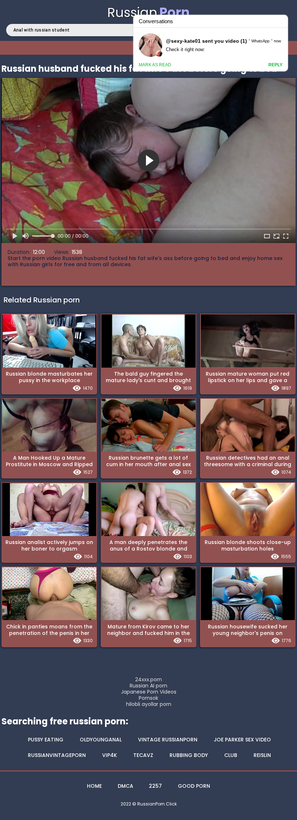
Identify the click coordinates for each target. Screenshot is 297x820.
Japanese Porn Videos (148, 692)
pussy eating (45, 739)
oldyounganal (101, 739)
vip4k (109, 755)
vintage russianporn (167, 739)
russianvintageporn (57, 755)
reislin (262, 755)
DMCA (125, 786)
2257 (155, 786)
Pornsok (148, 698)
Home (94, 786)
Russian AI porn (148, 686)
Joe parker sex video (242, 739)
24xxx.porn (148, 680)
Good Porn (194, 786)
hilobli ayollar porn (148, 704)
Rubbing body (189, 755)
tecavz (143, 755)
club (230, 755)
